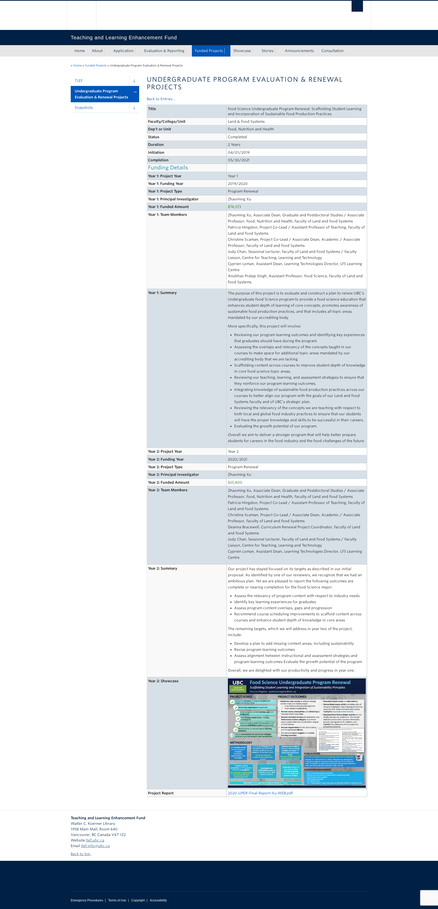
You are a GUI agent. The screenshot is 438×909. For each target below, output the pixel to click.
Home (80, 51)
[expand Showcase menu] (255, 51)
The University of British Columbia (81, 15)
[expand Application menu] (138, 51)
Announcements (299, 51)
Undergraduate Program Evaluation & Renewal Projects (101, 94)
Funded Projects (209, 51)
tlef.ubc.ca (95, 840)
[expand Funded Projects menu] (227, 51)
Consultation (332, 51)
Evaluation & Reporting (164, 51)
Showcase (242, 51)
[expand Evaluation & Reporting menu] (189, 51)
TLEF (79, 81)
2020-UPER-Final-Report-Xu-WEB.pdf (260, 793)
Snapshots (84, 108)
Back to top (81, 854)
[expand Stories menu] (278, 51)
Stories (267, 51)
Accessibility (158, 900)
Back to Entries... (161, 99)
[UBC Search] (357, 6)
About (97, 51)
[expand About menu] (107, 51)
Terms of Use (117, 900)
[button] (134, 81)
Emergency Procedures (87, 900)
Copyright (138, 900)
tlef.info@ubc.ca (95, 846)
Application (123, 51)
